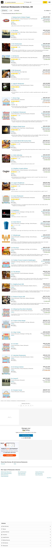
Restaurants (31, 45)
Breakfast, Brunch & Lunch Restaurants (36, 285)
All (11, 10)
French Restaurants (24, 310)
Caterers (31, 85)
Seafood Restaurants (30, 128)
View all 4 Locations (46, 156)
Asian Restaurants (39, 473)
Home (2, 400)
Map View (5, 10)
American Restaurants (15, 18)
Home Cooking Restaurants (6, 473)
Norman (8, 400)
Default (47, 10)
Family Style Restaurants (32, 57)
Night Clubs (24, 71)
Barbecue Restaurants (30, 298)
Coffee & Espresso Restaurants (32, 32)
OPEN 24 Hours (18, 13)
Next (32, 405)
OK (5, 400)
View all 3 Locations (46, 113)
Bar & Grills (32, 211)
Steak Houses (22, 128)
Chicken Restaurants (24, 18)
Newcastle (3, 463)
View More (49, 477)
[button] (49, 2)
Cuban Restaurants (39, 474)
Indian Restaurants (21, 474)
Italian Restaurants (23, 57)
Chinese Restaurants (24, 368)
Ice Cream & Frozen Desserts (31, 261)
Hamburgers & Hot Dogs (24, 156)
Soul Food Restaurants (33, 170)
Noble (15, 463)
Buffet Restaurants (4, 474)
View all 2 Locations (46, 99)
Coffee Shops (22, 32)
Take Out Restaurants (24, 45)
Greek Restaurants (4, 476)
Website (12, 22)
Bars (21, 71)
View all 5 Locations (46, 18)
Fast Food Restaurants (33, 18)
